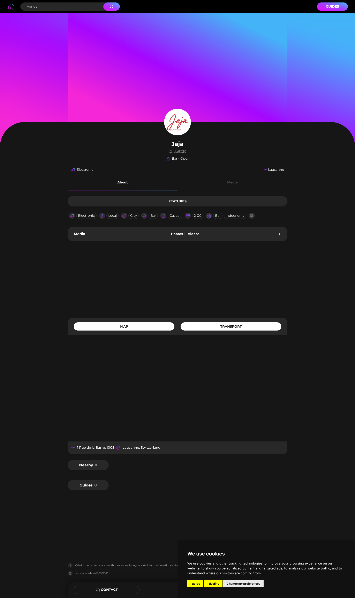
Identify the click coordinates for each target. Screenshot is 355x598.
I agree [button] (195, 583)
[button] (123, 183)
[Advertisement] (177, 279)
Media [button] (232, 182)
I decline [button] (213, 583)
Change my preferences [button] (243, 583)
